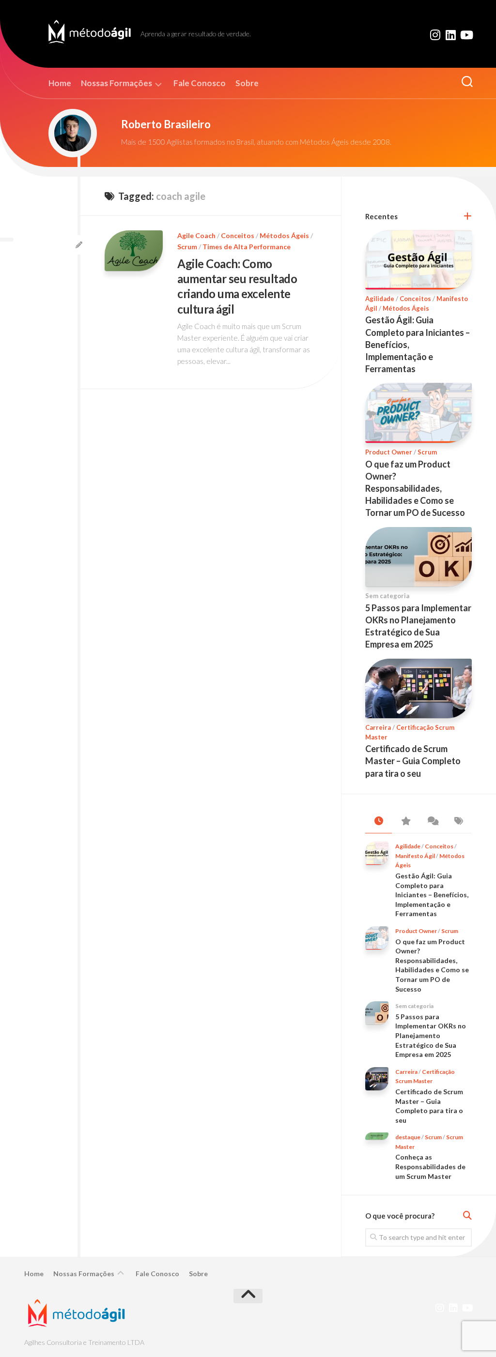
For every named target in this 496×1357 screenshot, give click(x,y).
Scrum (187, 246)
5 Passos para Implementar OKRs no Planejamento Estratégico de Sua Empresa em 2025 (430, 1035)
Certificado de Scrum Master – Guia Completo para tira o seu (413, 760)
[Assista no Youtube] (466, 35)
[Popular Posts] (405, 821)
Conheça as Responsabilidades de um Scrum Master (430, 1166)
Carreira (378, 727)
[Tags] (458, 821)
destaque (407, 1137)
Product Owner (388, 452)
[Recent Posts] (378, 821)
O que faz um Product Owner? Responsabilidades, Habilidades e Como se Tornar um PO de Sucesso (415, 488)
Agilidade (379, 298)
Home (59, 83)
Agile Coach (196, 235)
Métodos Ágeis (284, 235)
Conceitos (237, 235)
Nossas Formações (116, 83)
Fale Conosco (199, 83)
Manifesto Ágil (415, 855)
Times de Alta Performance (246, 246)
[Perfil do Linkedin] (450, 35)
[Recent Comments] (431, 821)
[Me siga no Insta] (435, 35)
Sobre (247, 83)
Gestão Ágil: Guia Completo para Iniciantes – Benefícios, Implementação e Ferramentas (431, 895)
